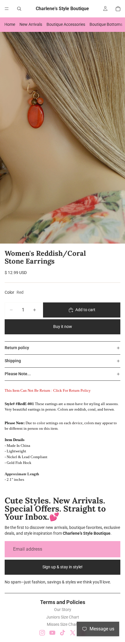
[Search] (19, 8)
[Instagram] (42, 632)
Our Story (62, 609)
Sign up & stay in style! (62, 567)
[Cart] (118, 8)
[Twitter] (72, 632)
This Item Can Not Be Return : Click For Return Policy (48, 390)
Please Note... (18, 373)
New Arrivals (30, 24)
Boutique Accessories (66, 24)
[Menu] (6, 8)
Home (9, 24)
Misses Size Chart (62, 624)
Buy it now (62, 326)
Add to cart (85, 309)
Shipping (13, 360)
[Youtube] (52, 632)
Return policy (17, 347)
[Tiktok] (62, 632)
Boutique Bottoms (106, 24)
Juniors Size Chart (62, 617)
